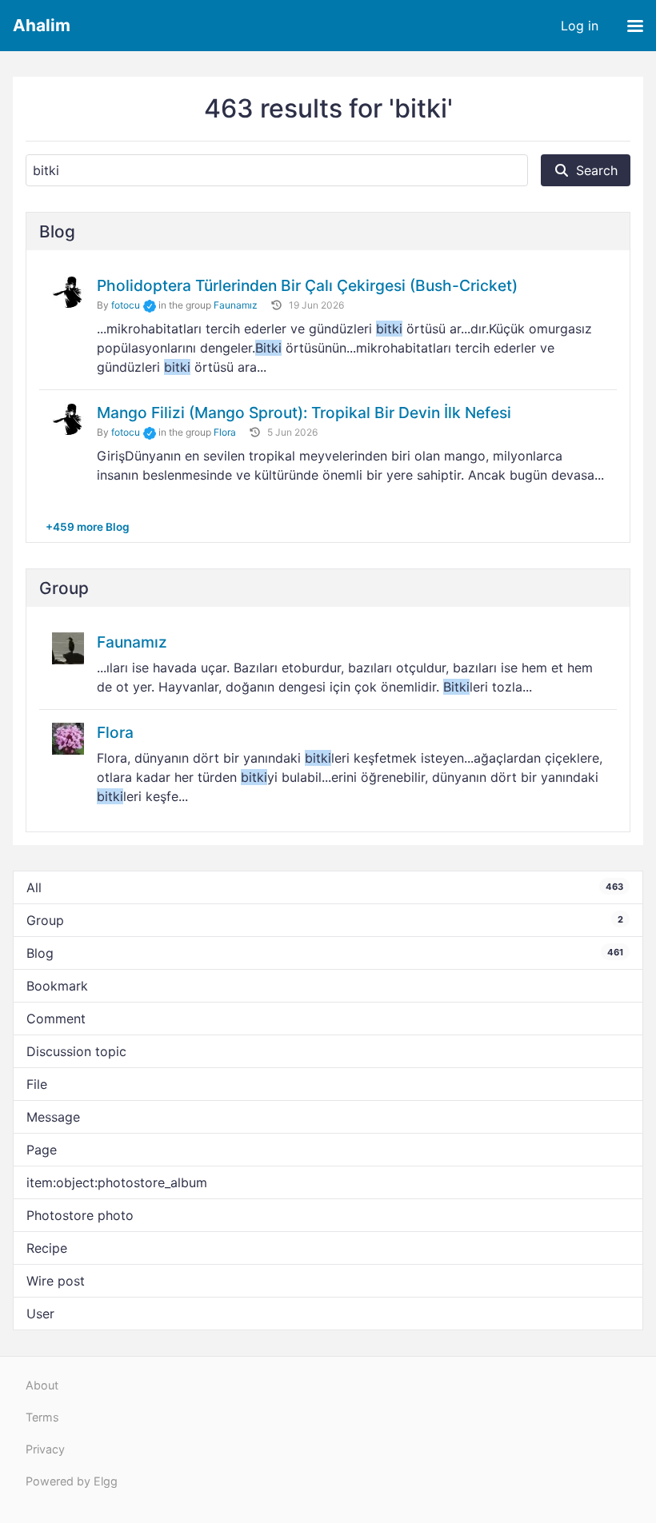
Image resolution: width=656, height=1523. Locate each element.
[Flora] (68, 738)
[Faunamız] (68, 648)
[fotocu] (68, 292)
